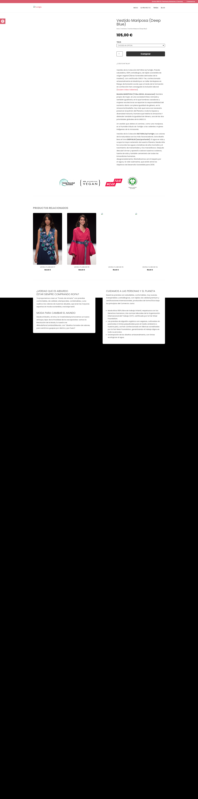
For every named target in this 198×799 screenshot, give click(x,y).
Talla (119, 42)
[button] (2, 21)
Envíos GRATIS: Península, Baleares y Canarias (167, 1)
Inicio (136, 8)
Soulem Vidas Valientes (127, 90)
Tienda (155, 8)
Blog (163, 8)
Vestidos (124, 29)
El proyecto (146, 8)
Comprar (146, 53)
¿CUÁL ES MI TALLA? (123, 64)
